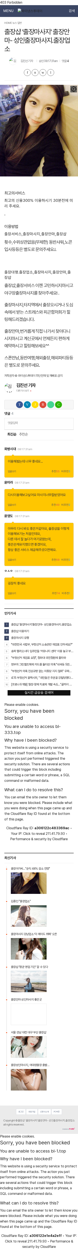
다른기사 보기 (22, 390)
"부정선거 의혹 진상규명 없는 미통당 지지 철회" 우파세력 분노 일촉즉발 (42, 671)
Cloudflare (60, 839)
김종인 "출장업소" (21, 901)
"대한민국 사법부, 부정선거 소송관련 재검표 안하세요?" (42, 644)
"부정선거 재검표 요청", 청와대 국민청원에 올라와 (38, 657)
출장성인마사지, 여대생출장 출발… (30, 1065)
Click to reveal (34, 833)
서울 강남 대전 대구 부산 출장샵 (28, 1032)
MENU (8, 11)
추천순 (23, 434)
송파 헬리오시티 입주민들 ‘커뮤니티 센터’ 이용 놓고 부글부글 (42, 651)
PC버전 (57, 1111)
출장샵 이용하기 (20, 631)
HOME (8, 22)
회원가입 (31, 1111)
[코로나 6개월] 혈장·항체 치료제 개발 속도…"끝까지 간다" (42, 684)
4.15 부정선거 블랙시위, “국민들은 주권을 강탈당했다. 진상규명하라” (42, 677)
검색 (72, 11)
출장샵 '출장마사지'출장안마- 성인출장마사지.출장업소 (41, 624)
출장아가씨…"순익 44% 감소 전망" (30, 868)
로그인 (21, 1111)
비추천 (65, 471)
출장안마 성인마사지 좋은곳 (26, 999)
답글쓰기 (12, 471)
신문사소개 (44, 1111)
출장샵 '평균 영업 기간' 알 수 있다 (29, 967)
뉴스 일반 (17, 22)
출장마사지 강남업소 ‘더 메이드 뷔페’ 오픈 (34, 934)
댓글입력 (13, 423)
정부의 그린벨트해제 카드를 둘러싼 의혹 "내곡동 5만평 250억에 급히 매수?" (42, 664)
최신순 (11, 434)
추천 (55, 471)
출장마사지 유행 (20, 637)
